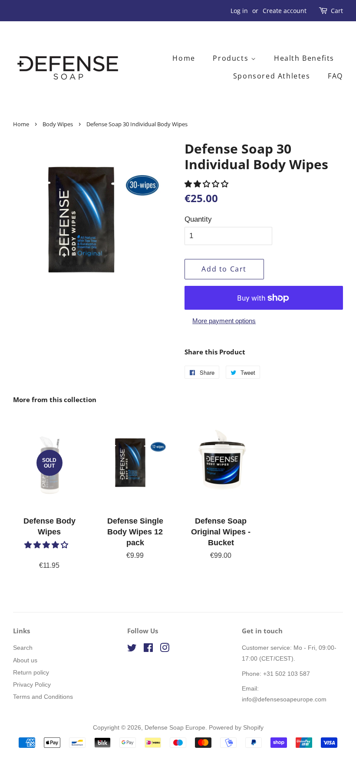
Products (232, 58)
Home (183, 58)
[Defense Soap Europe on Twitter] (132, 649)
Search (23, 647)
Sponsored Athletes (271, 76)
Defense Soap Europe (175, 727)
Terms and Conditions (43, 696)
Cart (337, 11)
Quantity (198, 219)
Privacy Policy (32, 684)
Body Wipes (58, 124)
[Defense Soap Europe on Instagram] (164, 649)
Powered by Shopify (236, 727)
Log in (239, 11)
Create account (285, 11)
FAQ (335, 76)
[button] (208, 184)
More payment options (224, 320)
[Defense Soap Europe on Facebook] (148, 649)
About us (25, 660)
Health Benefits (304, 58)
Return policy (31, 672)
